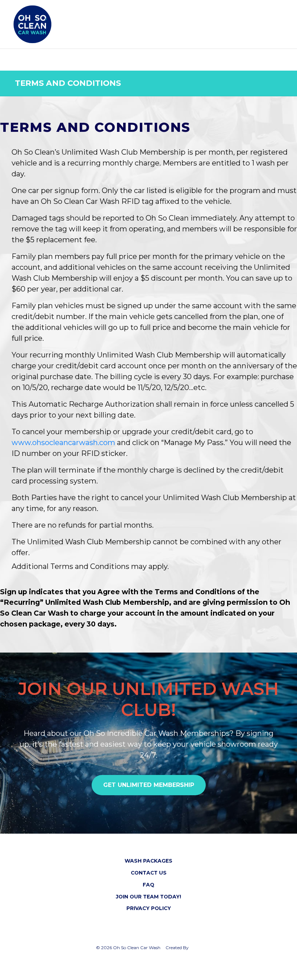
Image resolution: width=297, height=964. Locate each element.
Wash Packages (148, 861)
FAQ (148, 885)
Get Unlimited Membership (148, 784)
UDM (195, 947)
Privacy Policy (148, 908)
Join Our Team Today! (148, 897)
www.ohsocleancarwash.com (63, 442)
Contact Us (149, 873)
